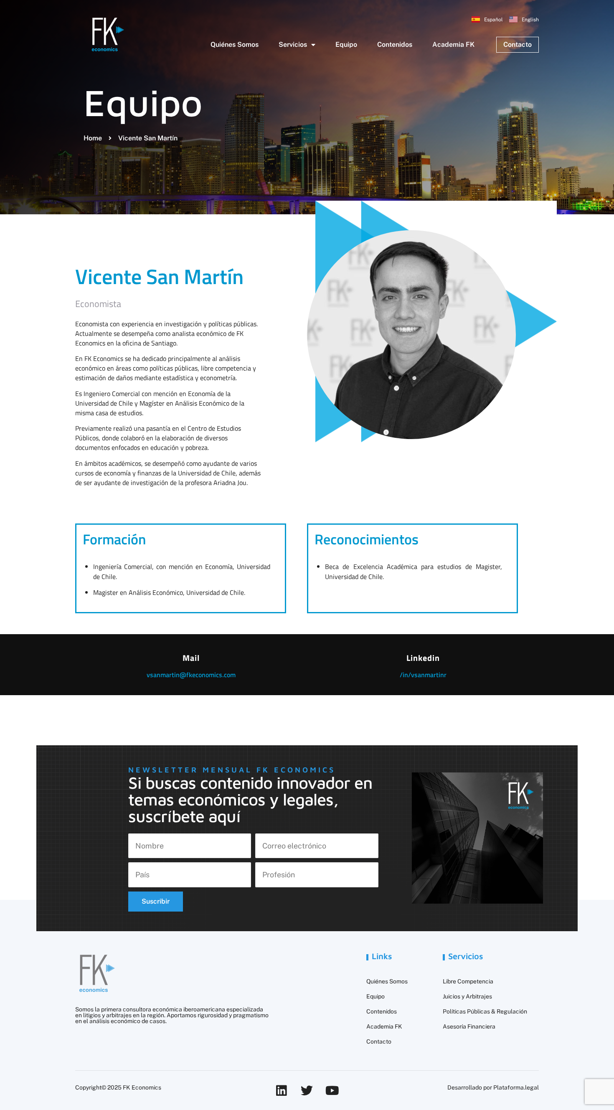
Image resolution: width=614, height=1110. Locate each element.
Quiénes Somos (235, 44)
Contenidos (394, 44)
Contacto (378, 1041)
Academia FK (453, 44)
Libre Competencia (468, 981)
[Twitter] (307, 1091)
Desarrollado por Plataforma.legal (493, 1087)
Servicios (293, 44)
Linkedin (423, 657)
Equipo (346, 44)
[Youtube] (332, 1091)
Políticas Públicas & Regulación (485, 1011)
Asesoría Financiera (469, 1026)
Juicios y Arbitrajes (467, 996)
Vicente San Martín (159, 276)
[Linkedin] (281, 1091)
